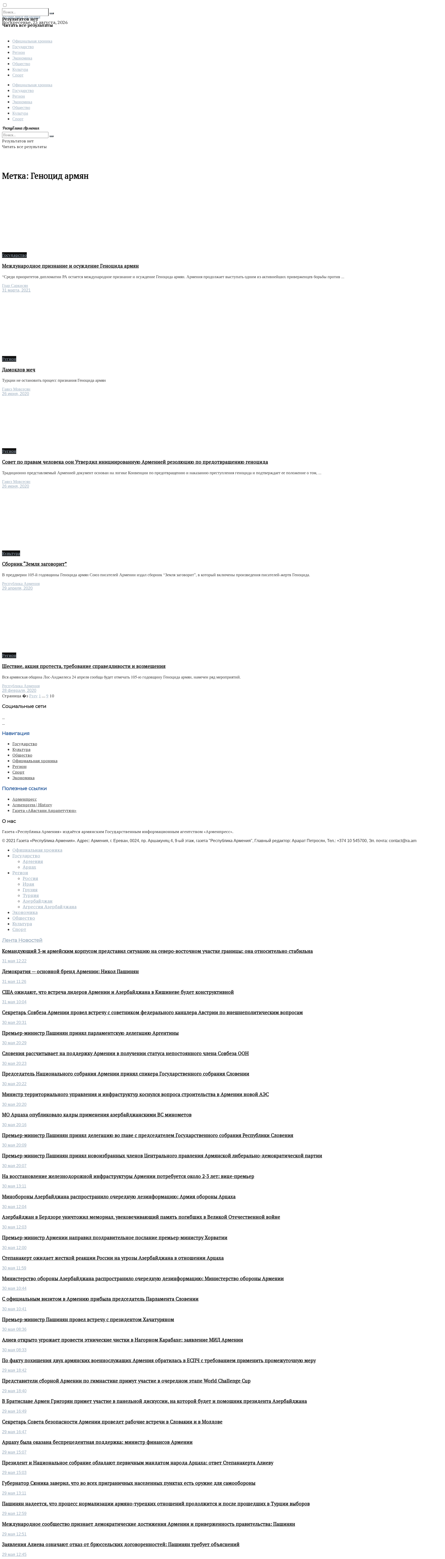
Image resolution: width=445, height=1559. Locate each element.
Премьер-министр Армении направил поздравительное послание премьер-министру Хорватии (114, 1237)
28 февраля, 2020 (19, 690)
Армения (33, 861)
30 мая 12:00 (14, 1247)
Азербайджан (38, 901)
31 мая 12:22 (14, 961)
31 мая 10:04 (14, 1002)
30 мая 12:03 (14, 1227)
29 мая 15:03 (14, 1472)
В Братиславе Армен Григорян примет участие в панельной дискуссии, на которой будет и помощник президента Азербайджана (154, 1401)
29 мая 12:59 (14, 1513)
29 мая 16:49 (14, 1411)
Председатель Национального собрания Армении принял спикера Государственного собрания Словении (125, 1074)
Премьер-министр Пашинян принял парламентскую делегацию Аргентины (90, 1033)
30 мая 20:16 (14, 1125)
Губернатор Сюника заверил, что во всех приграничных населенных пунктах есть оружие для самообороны (128, 1483)
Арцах (29, 867)
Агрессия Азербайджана (49, 907)
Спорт (17, 75)
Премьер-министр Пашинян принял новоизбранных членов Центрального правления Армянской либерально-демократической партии (162, 1156)
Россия (30, 878)
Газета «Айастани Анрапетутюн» (44, 810)
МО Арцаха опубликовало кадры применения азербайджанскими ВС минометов (97, 1115)
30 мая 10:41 (14, 1309)
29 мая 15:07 (14, 1452)
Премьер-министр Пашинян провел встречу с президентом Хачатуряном (88, 1319)
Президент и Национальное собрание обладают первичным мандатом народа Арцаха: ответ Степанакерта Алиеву (137, 1463)
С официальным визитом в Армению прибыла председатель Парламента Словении (100, 1299)
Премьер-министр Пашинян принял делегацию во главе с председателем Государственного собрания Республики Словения (147, 1135)
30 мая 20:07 (14, 1166)
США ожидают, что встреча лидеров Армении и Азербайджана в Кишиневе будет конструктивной (118, 992)
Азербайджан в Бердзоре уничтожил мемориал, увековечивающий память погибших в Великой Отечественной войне (141, 1217)
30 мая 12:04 (14, 1207)
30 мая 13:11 (14, 1186)
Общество (21, 63)
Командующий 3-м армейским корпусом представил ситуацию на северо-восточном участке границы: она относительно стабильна (157, 951)
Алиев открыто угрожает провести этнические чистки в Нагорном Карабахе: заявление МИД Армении (122, 1340)
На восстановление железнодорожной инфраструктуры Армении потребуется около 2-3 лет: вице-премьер (128, 1176)
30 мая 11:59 (14, 1268)
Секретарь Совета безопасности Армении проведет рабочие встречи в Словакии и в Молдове (112, 1422)
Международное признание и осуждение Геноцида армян (70, 266)
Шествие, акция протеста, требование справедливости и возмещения (84, 666)
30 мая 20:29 (14, 1043)
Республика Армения (21, 583)
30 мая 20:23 (14, 1063)
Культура (20, 69)
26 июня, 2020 (15, 394)
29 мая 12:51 (14, 1534)
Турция (31, 895)
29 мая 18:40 (14, 1391)
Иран (28, 884)
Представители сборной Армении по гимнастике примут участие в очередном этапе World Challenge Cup (126, 1381)
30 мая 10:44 (14, 1288)
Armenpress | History (32, 805)
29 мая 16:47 (14, 1432)
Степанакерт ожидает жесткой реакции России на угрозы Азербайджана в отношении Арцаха (113, 1258)
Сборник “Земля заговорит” (34, 564)
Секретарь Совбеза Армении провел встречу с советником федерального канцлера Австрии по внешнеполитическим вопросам (152, 1012)
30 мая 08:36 (14, 1329)
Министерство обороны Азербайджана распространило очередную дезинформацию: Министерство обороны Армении (143, 1278)
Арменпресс (24, 799)
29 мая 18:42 (14, 1370)
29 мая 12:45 (14, 1554)
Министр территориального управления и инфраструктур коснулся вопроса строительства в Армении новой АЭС (135, 1094)
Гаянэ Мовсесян (16, 389)
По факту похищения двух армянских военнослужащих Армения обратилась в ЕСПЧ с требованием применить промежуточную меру (159, 1360)
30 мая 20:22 (14, 1084)
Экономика (22, 58)
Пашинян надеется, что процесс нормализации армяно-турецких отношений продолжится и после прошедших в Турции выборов (156, 1504)
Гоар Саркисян (15, 285)
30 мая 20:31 (14, 1022)
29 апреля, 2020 (17, 588)
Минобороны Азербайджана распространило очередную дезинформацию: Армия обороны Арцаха (119, 1196)
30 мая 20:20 (14, 1104)
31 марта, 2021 (16, 290)
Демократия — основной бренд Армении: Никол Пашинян (70, 971)
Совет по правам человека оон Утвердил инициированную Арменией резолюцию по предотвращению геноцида (135, 462)
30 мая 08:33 (14, 1350)
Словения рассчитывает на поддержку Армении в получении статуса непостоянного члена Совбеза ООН (125, 1053)
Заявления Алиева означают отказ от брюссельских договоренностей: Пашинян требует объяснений (120, 1544)
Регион (18, 52)
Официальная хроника (32, 41)
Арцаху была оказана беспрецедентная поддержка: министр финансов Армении (97, 1442)
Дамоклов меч (18, 370)
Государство (23, 46)
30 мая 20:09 (14, 1145)
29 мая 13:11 (14, 1493)
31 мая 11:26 (14, 981)
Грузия (30, 890)
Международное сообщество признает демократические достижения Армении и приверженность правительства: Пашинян (148, 1524)
